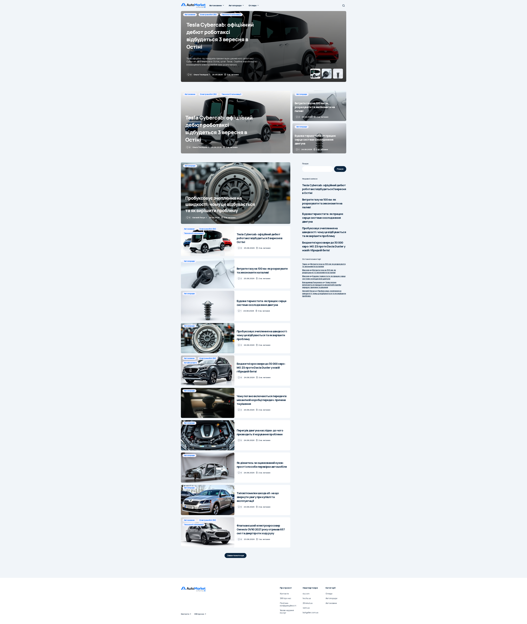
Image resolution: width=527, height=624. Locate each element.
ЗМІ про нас (199, 614)
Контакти (185, 614)
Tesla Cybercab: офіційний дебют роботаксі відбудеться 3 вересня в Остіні (324, 189)
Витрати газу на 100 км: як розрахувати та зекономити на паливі (322, 203)
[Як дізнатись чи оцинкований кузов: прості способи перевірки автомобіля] (207, 468)
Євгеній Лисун (308, 291)
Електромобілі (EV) (208, 94)
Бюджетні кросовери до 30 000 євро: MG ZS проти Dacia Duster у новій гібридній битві (323, 246)
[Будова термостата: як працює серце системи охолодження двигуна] (319, 138)
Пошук (305, 163)
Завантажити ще (235, 555)
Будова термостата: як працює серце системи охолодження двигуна (322, 217)
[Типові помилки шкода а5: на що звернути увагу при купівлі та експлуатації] (207, 500)
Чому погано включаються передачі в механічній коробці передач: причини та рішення (321, 284)
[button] (343, 5)
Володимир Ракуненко (312, 282)
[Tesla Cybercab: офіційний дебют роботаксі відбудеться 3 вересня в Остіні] (235, 122)
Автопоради (190, 14)
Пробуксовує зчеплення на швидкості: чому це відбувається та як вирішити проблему (324, 232)
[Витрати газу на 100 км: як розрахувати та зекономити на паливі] (263, 46)
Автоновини (190, 94)
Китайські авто (190, 363)
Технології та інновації (231, 94)
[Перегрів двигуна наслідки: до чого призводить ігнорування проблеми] (207, 435)
